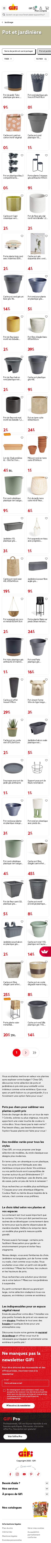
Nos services (10, 1488)
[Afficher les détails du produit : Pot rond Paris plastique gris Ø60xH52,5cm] (38, 647)
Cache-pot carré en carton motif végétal (12, 136)
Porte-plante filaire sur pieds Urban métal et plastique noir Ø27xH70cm (37, 620)
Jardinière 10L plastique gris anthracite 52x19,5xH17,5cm (10, 540)
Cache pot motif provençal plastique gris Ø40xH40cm (36, 903)
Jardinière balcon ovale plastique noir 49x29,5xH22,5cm (37, 741)
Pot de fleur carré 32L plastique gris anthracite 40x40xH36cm (12, 903)
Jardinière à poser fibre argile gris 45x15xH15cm (37, 580)
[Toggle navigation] (4, 8)
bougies (6, 1324)
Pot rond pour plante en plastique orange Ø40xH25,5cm (12, 822)
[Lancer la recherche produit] (4, 14)
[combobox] (25, 14)
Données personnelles (12, 1540)
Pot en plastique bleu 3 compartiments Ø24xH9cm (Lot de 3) (13, 177)
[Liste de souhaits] (22, 75)
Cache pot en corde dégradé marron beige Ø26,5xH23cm (37, 983)
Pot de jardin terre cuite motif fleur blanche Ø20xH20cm (37, 499)
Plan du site (7, 1528)
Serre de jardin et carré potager (18, 51)
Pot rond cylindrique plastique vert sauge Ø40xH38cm (12, 499)
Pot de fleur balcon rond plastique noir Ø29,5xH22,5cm (11, 378)
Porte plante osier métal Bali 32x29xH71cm (11, 1024)
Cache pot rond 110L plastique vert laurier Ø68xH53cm (37, 943)
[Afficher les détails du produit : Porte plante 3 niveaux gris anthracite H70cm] (38, 163)
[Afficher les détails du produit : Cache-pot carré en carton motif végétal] (13, 122)
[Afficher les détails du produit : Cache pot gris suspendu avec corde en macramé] (38, 243)
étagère (11, 1320)
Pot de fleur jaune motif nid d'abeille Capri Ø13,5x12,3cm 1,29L (12, 338)
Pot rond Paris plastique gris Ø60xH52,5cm (34, 661)
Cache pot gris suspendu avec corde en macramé (37, 257)
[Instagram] (17, 1474)
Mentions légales (9, 1536)
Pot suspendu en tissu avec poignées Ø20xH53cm (37, 540)
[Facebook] (10, 1474)
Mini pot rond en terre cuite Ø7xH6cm (37, 459)
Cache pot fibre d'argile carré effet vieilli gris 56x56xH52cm (36, 862)
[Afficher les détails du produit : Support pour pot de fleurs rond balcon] (38, 768)
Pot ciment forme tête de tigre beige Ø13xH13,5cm (36, 701)
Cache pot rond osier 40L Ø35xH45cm (12, 580)
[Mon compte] (41, 8)
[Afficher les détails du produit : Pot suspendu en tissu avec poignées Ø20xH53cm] (38, 526)
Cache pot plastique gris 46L (37, 378)
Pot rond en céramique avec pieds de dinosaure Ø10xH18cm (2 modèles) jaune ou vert (38, 822)
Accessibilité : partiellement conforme (34, 1535)
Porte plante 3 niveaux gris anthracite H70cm (37, 177)
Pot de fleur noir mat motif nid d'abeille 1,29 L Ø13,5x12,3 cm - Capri (13, 419)
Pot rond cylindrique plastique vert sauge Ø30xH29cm (12, 862)
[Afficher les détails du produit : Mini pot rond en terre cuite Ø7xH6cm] (38, 445)
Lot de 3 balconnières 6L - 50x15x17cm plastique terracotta (12, 459)
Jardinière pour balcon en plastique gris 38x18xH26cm (12, 943)
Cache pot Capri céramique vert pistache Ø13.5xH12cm (10, 217)
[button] (34, 8)
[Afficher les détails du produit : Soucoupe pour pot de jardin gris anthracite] (13, 768)
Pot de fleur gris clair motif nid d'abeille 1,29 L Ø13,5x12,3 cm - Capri (37, 217)
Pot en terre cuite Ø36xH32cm (35, 419)
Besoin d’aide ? (11, 1483)
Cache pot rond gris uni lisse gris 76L (13, 298)
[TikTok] (38, 1474)
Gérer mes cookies (36, 1528)
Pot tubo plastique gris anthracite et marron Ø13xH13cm (13, 661)
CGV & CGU (7, 1532)
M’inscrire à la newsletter (18, 1405)
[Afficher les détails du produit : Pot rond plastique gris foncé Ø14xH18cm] (38, 82)
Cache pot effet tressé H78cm (10, 701)
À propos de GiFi (12, 1494)
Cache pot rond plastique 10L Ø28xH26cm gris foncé (35, 136)
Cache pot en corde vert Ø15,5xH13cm (12, 741)
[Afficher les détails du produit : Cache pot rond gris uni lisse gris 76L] (13, 284)
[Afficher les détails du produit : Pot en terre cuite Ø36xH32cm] (38, 405)
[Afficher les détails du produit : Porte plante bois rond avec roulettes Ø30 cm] (13, 243)
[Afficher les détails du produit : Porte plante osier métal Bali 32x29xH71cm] (13, 1010)
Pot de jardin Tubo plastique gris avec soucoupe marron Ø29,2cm (11, 96)
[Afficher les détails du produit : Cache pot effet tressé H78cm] (13, 687)
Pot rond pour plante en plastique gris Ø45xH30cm (37, 298)
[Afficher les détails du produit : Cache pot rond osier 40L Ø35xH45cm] (13, 566)
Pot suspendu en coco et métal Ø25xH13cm (13, 620)
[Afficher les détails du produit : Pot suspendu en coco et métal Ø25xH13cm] (13, 606)
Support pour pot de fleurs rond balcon (37, 782)
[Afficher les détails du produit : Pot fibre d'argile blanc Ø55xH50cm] (38, 324)
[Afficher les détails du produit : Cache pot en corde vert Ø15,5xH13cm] (13, 727)
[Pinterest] (31, 1474)
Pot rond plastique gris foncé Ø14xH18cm (38, 96)
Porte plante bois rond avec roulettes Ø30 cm (13, 257)
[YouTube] (24, 1474)
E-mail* (7, 1380)
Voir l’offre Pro (15, 1436)
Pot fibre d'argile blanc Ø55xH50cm (37, 338)
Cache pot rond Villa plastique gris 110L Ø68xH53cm (36, 1024)
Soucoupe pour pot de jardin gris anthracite (13, 782)
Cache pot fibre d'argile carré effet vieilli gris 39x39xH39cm (11, 983)
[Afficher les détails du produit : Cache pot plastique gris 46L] (38, 364)
